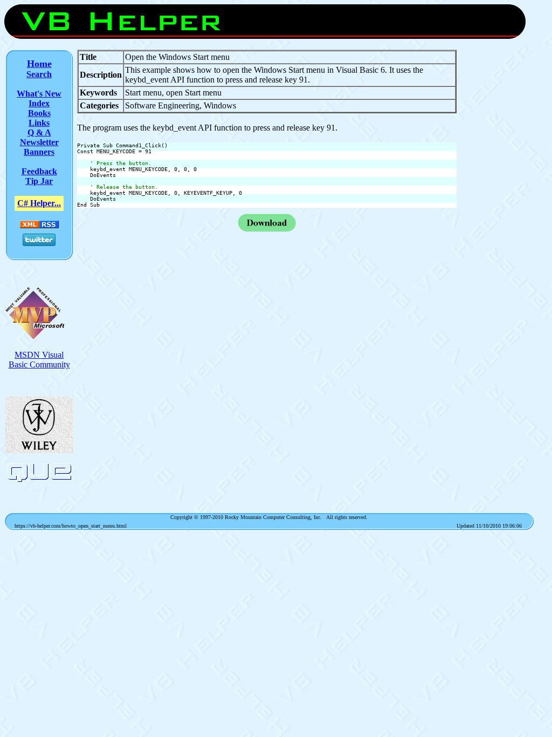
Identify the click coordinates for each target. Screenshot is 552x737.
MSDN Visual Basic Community (39, 359)
